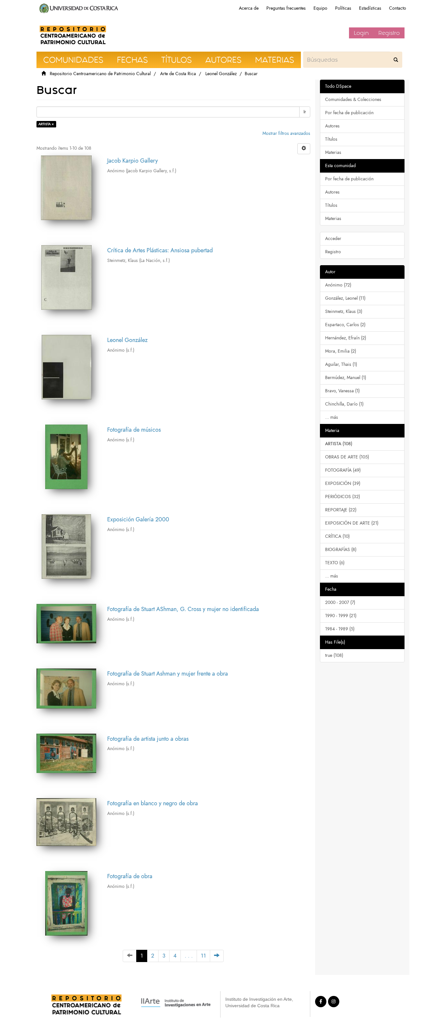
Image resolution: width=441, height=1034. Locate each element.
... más (331, 417)
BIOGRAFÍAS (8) (340, 550)
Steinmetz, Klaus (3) (343, 311)
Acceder (333, 239)
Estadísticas (370, 8)
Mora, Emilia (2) (340, 351)
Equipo (320, 8)
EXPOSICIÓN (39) (342, 483)
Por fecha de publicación (349, 113)
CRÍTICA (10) (337, 536)
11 (203, 955)
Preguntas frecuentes (286, 8)
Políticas (343, 8)
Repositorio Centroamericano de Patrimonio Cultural (100, 74)
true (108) (334, 655)
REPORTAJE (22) (340, 510)
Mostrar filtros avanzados (286, 133)
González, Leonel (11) (345, 298)
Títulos (331, 139)
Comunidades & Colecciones (353, 99)
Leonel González (221, 74)
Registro (389, 32)
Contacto (397, 8)
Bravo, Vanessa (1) (342, 391)
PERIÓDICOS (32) (342, 497)
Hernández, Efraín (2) (345, 338)
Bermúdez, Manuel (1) (345, 378)
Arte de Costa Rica (178, 74)
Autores (332, 126)
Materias (333, 152)
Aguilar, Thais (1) (341, 364)
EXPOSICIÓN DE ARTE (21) (351, 523)
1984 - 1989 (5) (339, 629)
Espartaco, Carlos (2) (345, 325)
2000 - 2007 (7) (340, 602)
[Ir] (395, 60)
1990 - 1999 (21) (340, 616)
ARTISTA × (46, 124)
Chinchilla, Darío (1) (344, 404)
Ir (304, 112)
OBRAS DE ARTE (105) (347, 457)
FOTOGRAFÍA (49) (343, 470)
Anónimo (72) (338, 285)
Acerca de (249, 8)
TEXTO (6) (334, 563)
